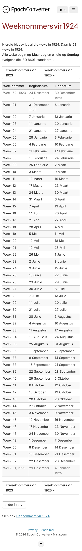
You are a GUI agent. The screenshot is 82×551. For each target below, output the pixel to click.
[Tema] (62, 9)
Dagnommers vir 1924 (33, 516)
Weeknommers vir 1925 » (58, 72)
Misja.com (60, 534)
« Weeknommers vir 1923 (21, 72)
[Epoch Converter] (27, 10)
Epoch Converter (38, 534)
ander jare (12, 505)
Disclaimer (47, 529)
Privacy (33, 529)
